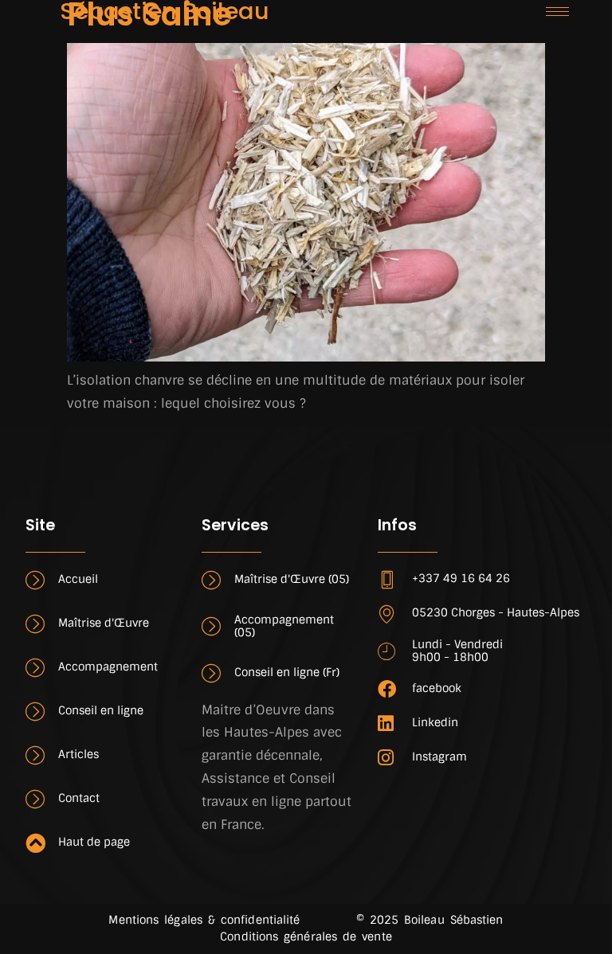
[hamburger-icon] (557, 11)
